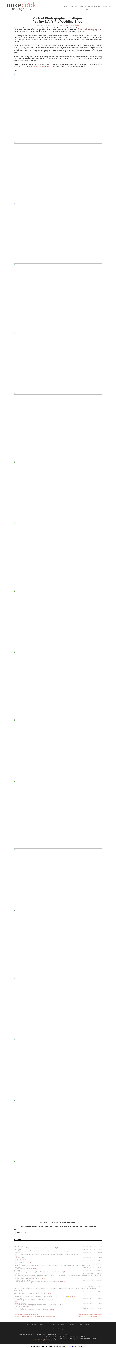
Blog (110, 6)
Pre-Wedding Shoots (72, 25)
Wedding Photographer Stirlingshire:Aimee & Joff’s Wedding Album (90, 1316)
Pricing (87, 6)
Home (66, 6)
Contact (89, 9)
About (71, 6)
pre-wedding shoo (85, 28)
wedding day (92, 30)
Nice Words (102, 6)
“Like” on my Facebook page (39, 66)
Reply (57, 1248)
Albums (94, 6)
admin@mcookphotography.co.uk (45, 1340)
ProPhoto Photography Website (78, 1346)
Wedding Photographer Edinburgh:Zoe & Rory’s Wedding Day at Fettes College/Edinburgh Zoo (34, 1316)
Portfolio (79, 6)
